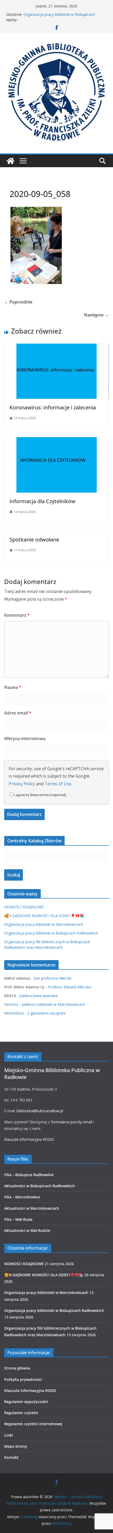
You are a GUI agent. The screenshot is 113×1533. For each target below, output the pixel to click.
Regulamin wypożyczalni (26, 1401)
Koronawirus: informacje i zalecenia (52, 407)
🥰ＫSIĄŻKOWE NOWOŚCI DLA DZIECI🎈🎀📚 (44, 915)
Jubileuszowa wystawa (38, 995)
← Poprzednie (18, 302)
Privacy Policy (22, 784)
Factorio (11, 1004)
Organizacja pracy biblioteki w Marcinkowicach (43, 924)
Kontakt (11, 1457)
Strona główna (17, 1368)
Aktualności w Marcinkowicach (31, 1208)
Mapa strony (15, 1446)
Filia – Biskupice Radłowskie (29, 1174)
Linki (8, 1435)
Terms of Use (57, 784)
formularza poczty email (71, 1121)
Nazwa (12, 687)
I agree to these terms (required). (40, 794)
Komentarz (17, 615)
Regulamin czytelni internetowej (33, 1423)
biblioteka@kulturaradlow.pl (40, 1110)
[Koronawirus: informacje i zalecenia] (56, 347)
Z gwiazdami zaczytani (46, 1013)
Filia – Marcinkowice (22, 1196)
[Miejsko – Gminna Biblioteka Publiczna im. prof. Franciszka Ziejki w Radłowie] (10, 161)
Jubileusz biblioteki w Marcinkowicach (53, 1004)
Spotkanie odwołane (34, 539)
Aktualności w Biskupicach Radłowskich (39, 1185)
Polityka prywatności (23, 1379)
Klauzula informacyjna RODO (29, 1139)
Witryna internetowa (24, 738)
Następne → (96, 315)
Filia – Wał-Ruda (18, 1219)
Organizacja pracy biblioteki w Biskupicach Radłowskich (51, 933)
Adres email (17, 713)
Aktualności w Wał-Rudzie (27, 1230)
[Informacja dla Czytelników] (56, 441)
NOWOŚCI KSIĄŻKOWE (24, 906)
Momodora (14, 1013)
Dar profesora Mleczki (52, 978)
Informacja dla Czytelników (42, 501)
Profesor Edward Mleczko (69, 986)
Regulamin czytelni (21, 1412)
